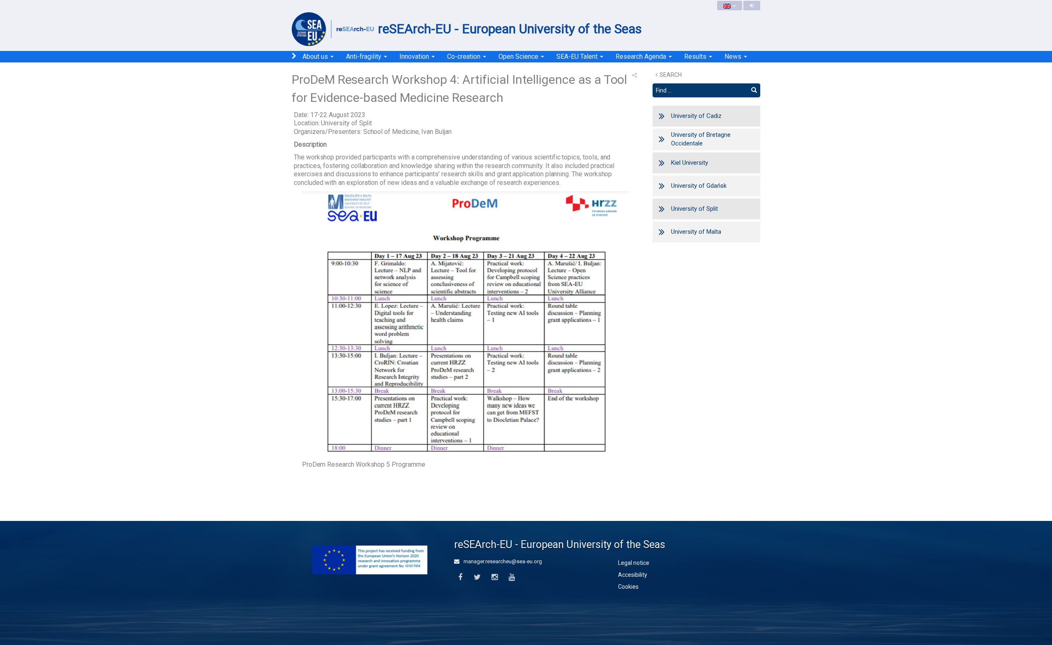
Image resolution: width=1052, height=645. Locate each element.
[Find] (754, 90)
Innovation (415, 56)
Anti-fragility (364, 56)
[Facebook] (460, 577)
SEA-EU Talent (577, 56)
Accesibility (632, 574)
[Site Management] (751, 5)
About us (316, 56)
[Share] (634, 75)
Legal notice (633, 563)
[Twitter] (477, 577)
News (733, 56)
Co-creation (464, 56)
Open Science (519, 56)
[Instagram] (495, 577)
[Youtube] (512, 577)
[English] (729, 5)
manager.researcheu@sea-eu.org (502, 561)
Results (696, 56)
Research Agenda (642, 56)
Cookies (628, 586)
